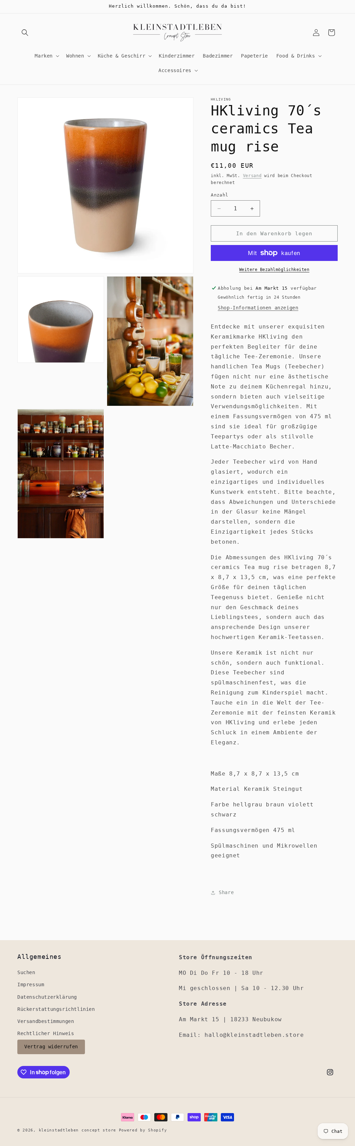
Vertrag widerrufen (51, 1046)
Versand (252, 175)
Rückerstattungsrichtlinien (56, 1009)
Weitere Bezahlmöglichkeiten (274, 269)
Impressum (30, 984)
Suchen (26, 972)
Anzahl (219, 195)
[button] (25, 32)
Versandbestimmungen (45, 1021)
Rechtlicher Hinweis (45, 1033)
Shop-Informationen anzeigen (258, 307)
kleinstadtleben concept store (77, 1130)
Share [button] (226, 892)
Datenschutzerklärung (47, 997)
